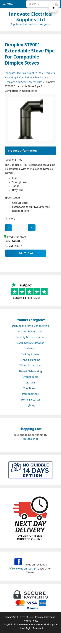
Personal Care (30, 394)
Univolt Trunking (30, 360)
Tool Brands (30, 388)
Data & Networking (30, 371)
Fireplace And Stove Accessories (23, 82)
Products (49, 73)
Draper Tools (30, 376)
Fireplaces (40, 77)
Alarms (30, 348)
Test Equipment (30, 354)
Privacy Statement (45, 616)
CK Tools (30, 382)
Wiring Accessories (30, 365)
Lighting (30, 405)
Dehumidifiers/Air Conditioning (30, 325)
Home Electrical (30, 399)
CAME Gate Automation (30, 343)
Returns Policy (30, 620)
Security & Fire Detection (30, 337)
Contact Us (10, 616)
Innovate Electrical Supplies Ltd (31, 17)
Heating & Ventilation (19, 77)
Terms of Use (26, 616)
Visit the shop (31, 438)
